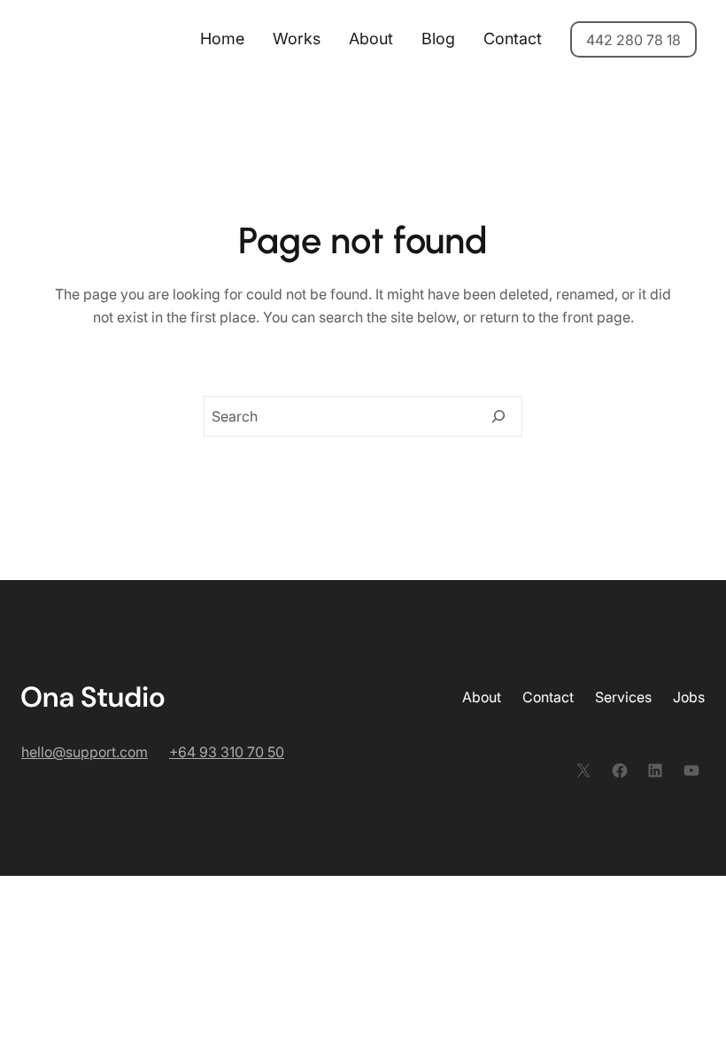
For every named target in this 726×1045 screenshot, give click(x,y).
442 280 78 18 (633, 40)
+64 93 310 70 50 (226, 752)
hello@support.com (84, 752)
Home (222, 38)
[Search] (498, 416)
